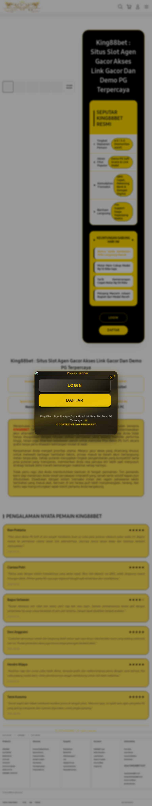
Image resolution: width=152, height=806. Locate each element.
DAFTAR (75, 400)
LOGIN (75, 385)
